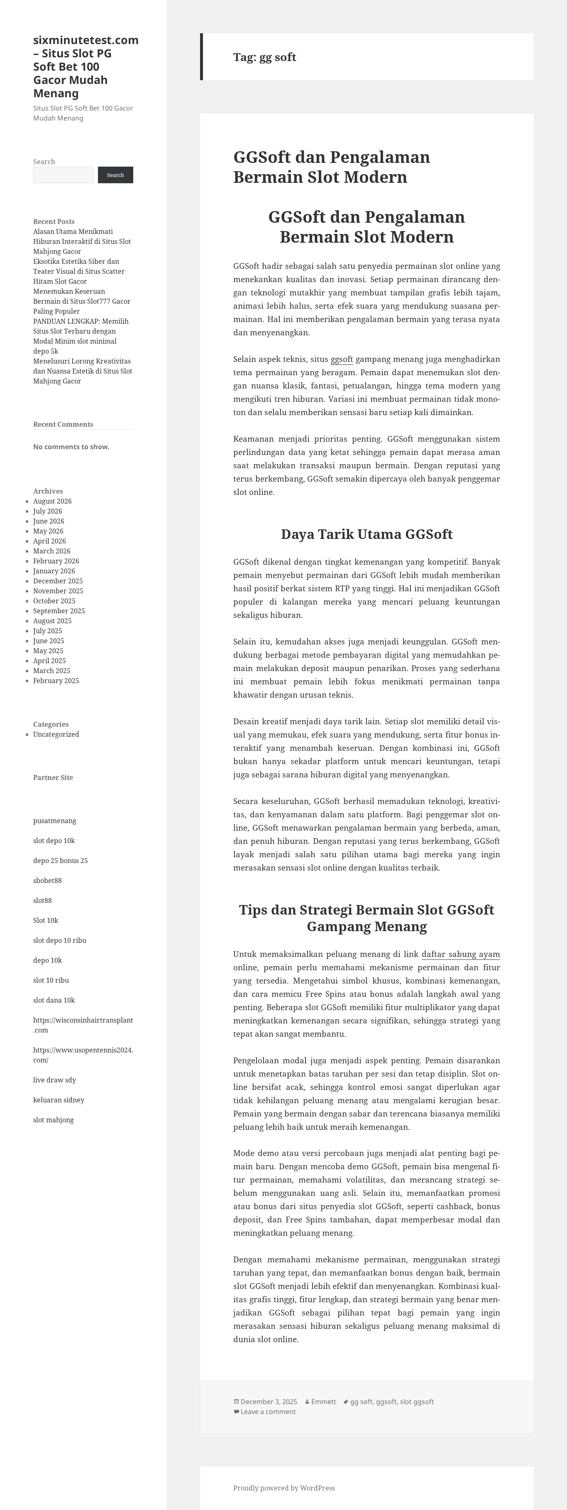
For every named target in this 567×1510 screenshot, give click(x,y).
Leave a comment (268, 1411)
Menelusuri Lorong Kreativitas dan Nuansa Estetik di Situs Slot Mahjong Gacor (82, 371)
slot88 (42, 900)
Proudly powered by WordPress (284, 1488)
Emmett (323, 1401)
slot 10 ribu (51, 980)
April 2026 (49, 541)
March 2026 (52, 551)
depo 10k (47, 960)
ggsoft (342, 359)
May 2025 (48, 650)
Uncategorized (56, 734)
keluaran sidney (58, 1099)
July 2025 (47, 630)
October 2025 (54, 600)
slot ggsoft (417, 1401)
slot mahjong (53, 1119)
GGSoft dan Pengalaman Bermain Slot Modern (331, 166)
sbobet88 (47, 880)
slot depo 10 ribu (59, 940)
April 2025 (49, 660)
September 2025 (59, 610)
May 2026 (48, 531)
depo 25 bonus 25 (60, 860)
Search (44, 161)
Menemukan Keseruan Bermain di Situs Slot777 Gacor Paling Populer (82, 301)
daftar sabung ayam (461, 954)
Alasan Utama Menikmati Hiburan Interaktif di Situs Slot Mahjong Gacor (82, 241)
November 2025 (58, 590)
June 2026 (48, 521)
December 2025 (58, 580)
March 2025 (52, 670)
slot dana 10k (54, 1000)
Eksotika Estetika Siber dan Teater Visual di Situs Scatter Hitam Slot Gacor (79, 271)
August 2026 (52, 501)
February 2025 (56, 680)
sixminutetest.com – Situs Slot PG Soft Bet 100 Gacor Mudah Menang (86, 66)
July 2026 (47, 511)
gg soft (361, 1401)
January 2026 (54, 570)
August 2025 (52, 620)
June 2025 (48, 640)
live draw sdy (54, 1080)
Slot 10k (45, 920)
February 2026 (56, 561)
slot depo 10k (54, 840)
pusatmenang (54, 820)
